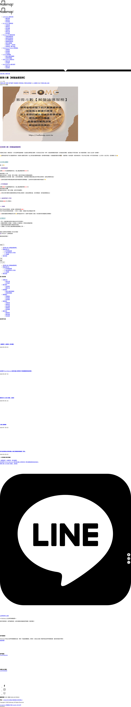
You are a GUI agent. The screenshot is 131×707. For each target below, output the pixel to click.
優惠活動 (7, 18)
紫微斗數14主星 (45, 83)
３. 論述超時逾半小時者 (10, 252)
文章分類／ (2, 73)
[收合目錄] (3, 245)
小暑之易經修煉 (3, 424)
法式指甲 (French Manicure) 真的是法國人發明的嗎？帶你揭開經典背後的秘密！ (16, 371)
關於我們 (5, 284)
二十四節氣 (35, 83)
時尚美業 (7, 21)
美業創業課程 (8, 57)
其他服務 (7, 33)
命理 (7, 83)
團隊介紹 (7, 66)
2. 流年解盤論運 (8, 251)
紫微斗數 (7, 31)
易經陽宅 (16, 83)
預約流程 (5, 255)
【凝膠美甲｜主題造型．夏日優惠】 (7, 344)
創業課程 (5, 289)
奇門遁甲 (7, 62)
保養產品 (7, 49)
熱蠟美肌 (7, 30)
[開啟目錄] (1, 259)
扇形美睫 (7, 28)
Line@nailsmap (4, 655)
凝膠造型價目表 (9, 38)
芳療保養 (7, 25)
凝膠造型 (7, 26)
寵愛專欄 (2, 640)
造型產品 (7, 51)
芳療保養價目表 (9, 36)
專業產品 (5, 294)
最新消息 (5, 311)
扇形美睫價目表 (9, 39)
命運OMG (5, 279)
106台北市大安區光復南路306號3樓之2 (12, 700)
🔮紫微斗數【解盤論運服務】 (10, 247)
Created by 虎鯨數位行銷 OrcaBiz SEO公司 (10, 705)
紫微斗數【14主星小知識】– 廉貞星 (7, 397)
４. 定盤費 (6, 254)
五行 (39, 83)
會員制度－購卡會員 (10, 46)
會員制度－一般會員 (10, 44)
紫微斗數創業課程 (9, 56)
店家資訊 (7, 67)
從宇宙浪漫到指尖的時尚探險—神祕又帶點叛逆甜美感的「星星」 (13, 451)
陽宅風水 (21, 83)
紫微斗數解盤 (8, 43)
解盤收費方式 (6, 249)
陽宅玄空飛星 (28, 83)
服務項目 (5, 301)
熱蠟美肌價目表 (9, 41)
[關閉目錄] (3, 262)
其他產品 (7, 53)
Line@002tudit (3, 670)
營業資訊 (7, 20)
